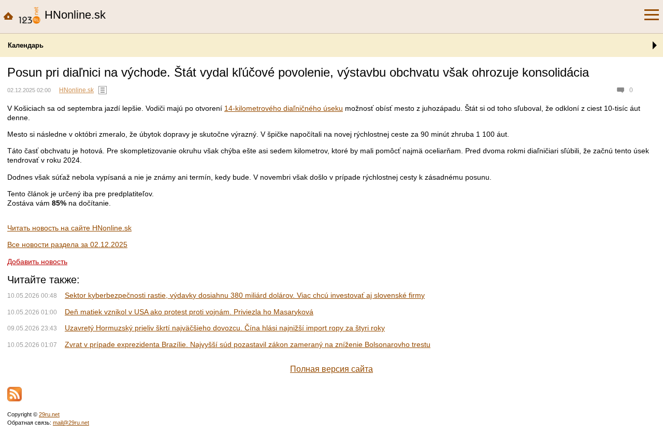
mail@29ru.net (71, 422)
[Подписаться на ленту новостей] (14, 394)
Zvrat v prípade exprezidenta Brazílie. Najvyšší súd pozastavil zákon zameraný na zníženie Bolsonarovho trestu (247, 344)
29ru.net (49, 414)
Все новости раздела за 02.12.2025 (67, 244)
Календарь (26, 45)
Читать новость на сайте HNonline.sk (69, 228)
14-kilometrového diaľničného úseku (283, 108)
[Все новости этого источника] (102, 90)
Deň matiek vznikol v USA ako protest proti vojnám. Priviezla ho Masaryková (189, 312)
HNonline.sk (76, 90)
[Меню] (651, 15)
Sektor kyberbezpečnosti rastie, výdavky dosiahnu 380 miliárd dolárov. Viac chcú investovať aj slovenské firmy (245, 295)
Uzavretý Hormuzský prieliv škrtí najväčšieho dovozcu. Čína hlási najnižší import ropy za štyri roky (225, 328)
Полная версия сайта (331, 369)
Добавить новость (37, 261)
